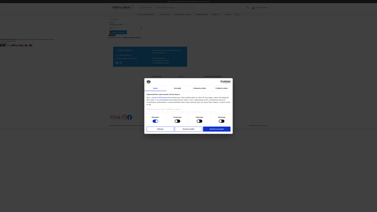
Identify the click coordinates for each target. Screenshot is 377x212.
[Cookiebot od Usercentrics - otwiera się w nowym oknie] (222, 81)
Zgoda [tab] (155, 88)
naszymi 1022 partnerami (161, 97)
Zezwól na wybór (188, 129)
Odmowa (160, 129)
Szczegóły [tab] (177, 88)
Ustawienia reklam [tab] (199, 88)
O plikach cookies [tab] (221, 88)
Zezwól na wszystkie (217, 129)
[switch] (177, 121)
